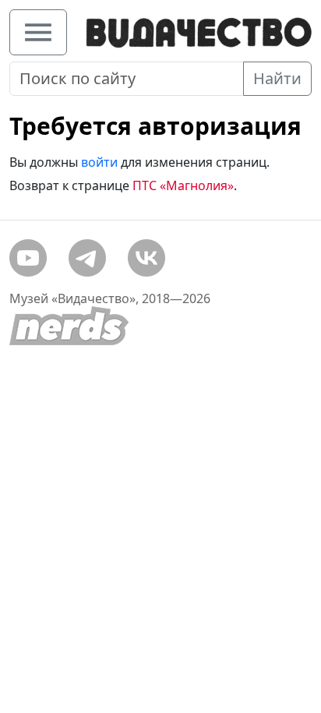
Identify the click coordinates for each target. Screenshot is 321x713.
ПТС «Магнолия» (183, 185)
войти (99, 162)
